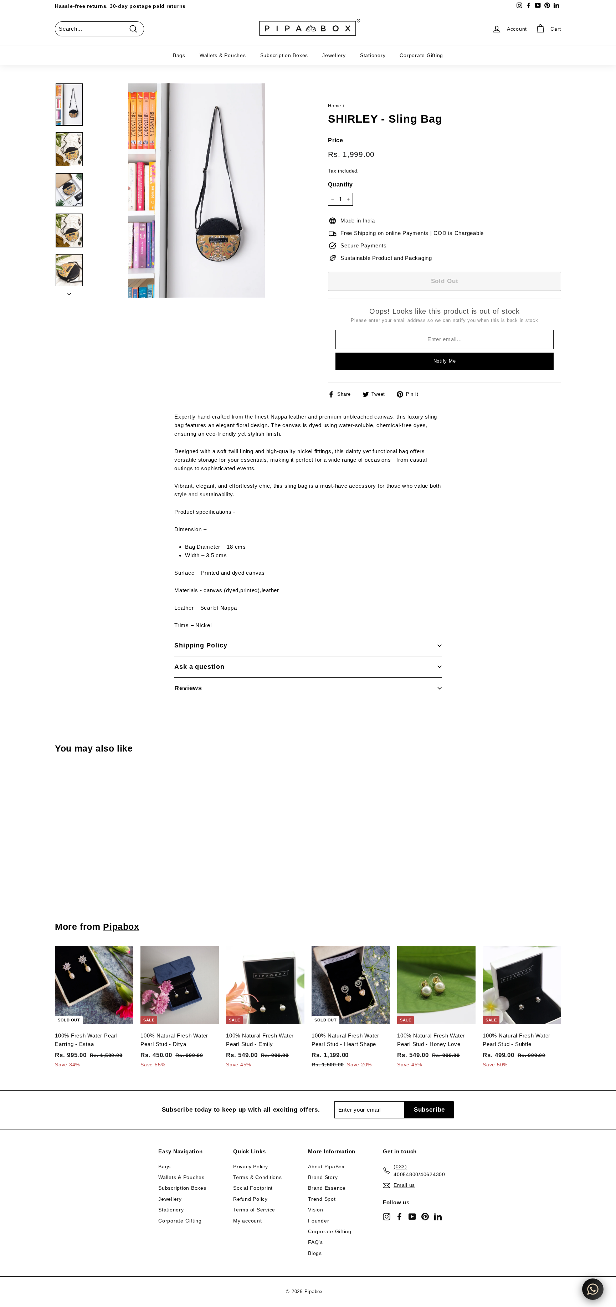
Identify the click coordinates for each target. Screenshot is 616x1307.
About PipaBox (326, 1166)
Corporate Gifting (421, 55)
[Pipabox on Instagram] (386, 1216)
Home (334, 105)
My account (247, 1221)
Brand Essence (327, 1188)
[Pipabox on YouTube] (412, 1216)
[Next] (69, 292)
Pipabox (121, 927)
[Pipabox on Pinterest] (425, 1216)
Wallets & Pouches (223, 55)
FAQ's (315, 1242)
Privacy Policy (250, 1166)
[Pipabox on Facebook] (399, 1216)
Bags (179, 55)
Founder (318, 1221)
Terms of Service (254, 1210)
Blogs (315, 1253)
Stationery (373, 55)
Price (335, 140)
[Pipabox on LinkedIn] (438, 1216)
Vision (315, 1210)
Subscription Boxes (284, 55)
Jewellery (334, 55)
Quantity (340, 184)
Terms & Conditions (257, 1177)
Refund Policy (250, 1199)
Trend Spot (322, 1199)
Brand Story (323, 1177)
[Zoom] (196, 190)
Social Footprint (253, 1188)
